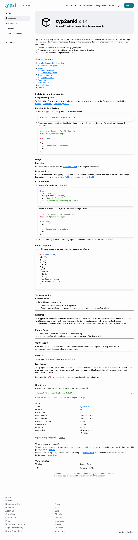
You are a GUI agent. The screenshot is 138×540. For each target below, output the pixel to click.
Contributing (43, 85)
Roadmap (42, 80)
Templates (12, 23)
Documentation (12, 504)
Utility (85, 433)
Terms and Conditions (16, 524)
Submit (11, 42)
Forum (111, 5)
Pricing (97, 5)
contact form (88, 452)
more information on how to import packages (68, 397)
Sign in (119, 5)
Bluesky (58, 524)
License (41, 87)
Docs (104, 5)
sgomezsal (59, 377)
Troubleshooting (45, 75)
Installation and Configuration (51, 63)
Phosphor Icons (76, 367)
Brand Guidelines (13, 531)
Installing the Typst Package (53, 65)
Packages (12, 18)
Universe (9, 507)
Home (89, 5)
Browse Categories (16, 34)
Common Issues (47, 77)
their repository (91, 447)
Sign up (129, 5)
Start (10, 13)
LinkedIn (59, 527)
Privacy (9, 520)
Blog (57, 510)
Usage (40, 68)
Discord (58, 517)
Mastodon (59, 520)
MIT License (70, 359)
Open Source (11, 514)
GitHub (83, 427)
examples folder (70, 166)
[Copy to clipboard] (131, 393)
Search (11, 28)
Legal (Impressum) (14, 527)
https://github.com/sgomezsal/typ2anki (52, 103)
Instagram (60, 531)
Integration (87, 430)
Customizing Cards (49, 72)
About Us (9, 510)
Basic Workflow (47, 70)
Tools (57, 507)
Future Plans (43, 82)
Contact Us (10, 517)
